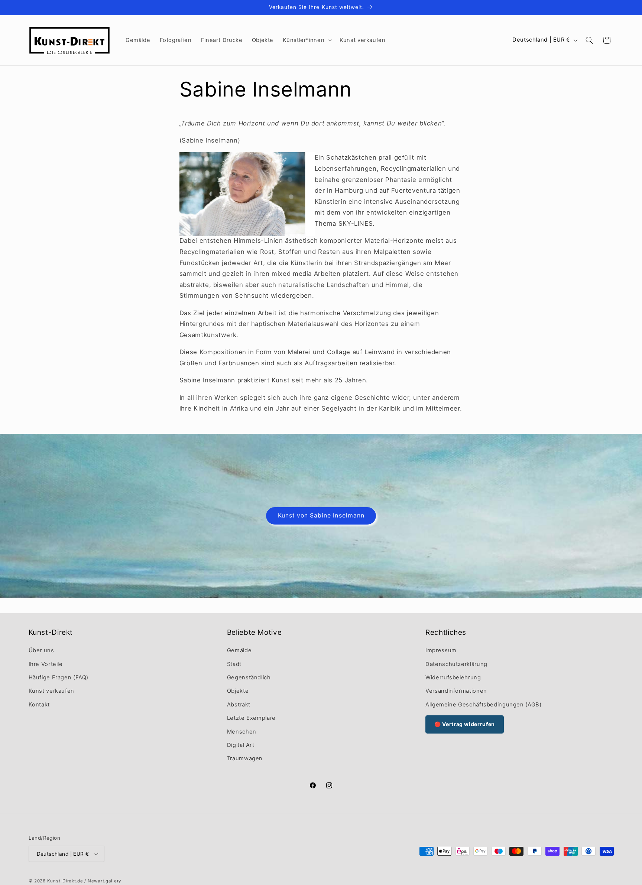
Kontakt (39, 704)
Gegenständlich (249, 677)
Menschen (241, 731)
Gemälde (239, 650)
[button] (306, 40)
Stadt (234, 664)
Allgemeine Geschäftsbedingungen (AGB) (483, 704)
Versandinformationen (456, 691)
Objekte (238, 691)
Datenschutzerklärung (456, 664)
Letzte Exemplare (251, 718)
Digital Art (240, 745)
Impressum (441, 650)
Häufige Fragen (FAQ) (59, 677)
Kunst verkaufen (51, 691)
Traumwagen (245, 758)
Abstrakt (238, 704)
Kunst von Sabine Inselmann (321, 515)
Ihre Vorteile (46, 664)
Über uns (41, 650)
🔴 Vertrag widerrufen (464, 724)
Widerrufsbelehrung (453, 677)
